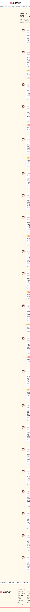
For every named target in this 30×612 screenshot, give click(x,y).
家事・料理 (20, 600)
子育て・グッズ (21, 593)
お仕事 (19, 598)
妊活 (19, 602)
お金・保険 (20, 595)
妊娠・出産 (20, 592)
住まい (19, 597)
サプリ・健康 (21, 604)
